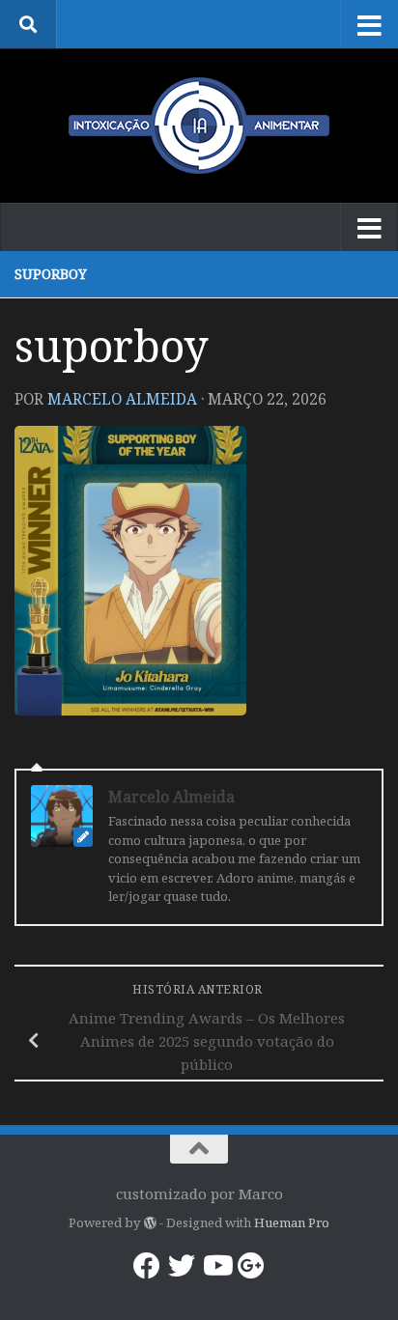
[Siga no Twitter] (181, 1265)
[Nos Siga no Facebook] (146, 1265)
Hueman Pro (291, 1222)
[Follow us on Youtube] (216, 1265)
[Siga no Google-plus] (251, 1265)
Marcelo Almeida (122, 398)
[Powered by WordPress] (149, 1223)
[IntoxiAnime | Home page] (199, 125)
